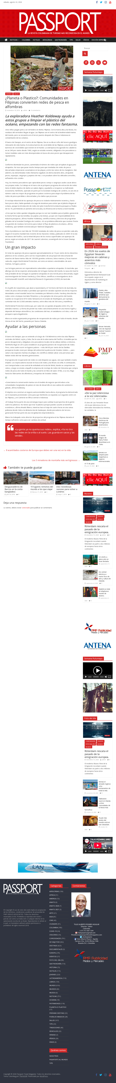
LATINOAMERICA (55, 978)
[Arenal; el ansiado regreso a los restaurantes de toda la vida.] (90, 781)
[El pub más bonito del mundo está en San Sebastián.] (90, 817)
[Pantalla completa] (109, 90)
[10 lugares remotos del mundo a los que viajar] (41, 473)
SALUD (78, 40)
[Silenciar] (106, 90)
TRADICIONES (54, 1027)
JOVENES (52, 974)
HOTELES (36, 40)
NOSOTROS (53, 1056)
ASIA (51, 917)
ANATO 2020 (54, 906)
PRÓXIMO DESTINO (101, 247)
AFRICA (98, 244)
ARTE (51, 913)
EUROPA (100, 516)
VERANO (52, 1035)
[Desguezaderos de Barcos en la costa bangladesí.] (16, 473)
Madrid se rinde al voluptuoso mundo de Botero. (104, 592)
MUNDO (9, 94)
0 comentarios (35, 110)
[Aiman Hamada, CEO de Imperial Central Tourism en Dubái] (90, 325)
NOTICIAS (13, 40)
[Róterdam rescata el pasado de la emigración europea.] (98, 499)
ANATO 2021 (54, 909)
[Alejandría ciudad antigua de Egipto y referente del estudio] (90, 308)
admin (25, 110)
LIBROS (98, 389)
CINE (51, 920)
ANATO (52, 902)
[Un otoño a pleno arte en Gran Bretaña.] (90, 556)
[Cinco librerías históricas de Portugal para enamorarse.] (90, 417)
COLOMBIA (26, 40)
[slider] (96, 90)
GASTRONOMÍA (61, 40)
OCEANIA (52, 1000)
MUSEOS (88, 522)
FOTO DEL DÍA (90, 519)
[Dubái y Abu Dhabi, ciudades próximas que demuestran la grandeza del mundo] (90, 289)
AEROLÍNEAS (47, 40)
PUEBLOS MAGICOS (56, 1017)
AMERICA (52, 899)
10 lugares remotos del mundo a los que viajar (41, 488)
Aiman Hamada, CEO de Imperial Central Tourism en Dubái (105, 329)
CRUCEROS (53, 935)
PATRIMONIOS (54, 1003)
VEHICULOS (53, 1031)
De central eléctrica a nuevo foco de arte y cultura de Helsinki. (105, 576)
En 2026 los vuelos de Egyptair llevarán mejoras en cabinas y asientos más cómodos (97, 257)
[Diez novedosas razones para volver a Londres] (67, 473)
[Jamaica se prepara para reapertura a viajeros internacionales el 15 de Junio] (90, 451)
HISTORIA (53, 967)
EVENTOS (53, 956)
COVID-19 (53, 931)
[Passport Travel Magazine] (58, 10)
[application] (98, 84)
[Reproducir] (86, 90)
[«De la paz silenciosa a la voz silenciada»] (98, 371)
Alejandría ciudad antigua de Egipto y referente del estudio (104, 313)
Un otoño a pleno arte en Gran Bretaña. (104, 559)
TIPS (71, 40)
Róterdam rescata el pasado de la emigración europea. (97, 529)
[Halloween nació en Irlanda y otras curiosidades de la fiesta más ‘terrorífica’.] (90, 798)
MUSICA (52, 993)
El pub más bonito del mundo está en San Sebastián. (104, 821)
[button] (97, 84)
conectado (26, 507)
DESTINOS (89, 247)
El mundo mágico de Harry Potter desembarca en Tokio (104, 439)
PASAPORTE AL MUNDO (58, 1059)
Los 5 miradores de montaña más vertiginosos (56, 460)
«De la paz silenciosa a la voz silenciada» (97, 394)
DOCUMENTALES (55, 949)
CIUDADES (53, 924)
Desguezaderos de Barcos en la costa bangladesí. (14, 489)
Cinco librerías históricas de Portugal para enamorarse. (104, 421)
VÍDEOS (86, 40)
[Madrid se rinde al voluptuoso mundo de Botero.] (90, 588)
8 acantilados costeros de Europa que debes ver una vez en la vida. (37, 450)
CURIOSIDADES (90, 516)
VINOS (51, 1042)
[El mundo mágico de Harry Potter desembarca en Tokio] (90, 434)
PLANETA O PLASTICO (57, 1007)
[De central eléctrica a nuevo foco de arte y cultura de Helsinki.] (90, 571)
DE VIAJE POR (54, 942)
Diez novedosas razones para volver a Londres (66, 489)
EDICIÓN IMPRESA (98, 40)
